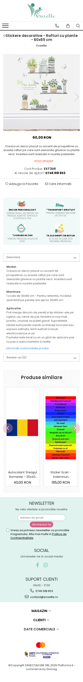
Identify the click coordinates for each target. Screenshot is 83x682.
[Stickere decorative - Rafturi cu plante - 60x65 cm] (41, 92)
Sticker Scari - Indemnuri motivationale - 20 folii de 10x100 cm (61, 474)
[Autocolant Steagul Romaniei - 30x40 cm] (22, 427)
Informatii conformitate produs (27, 348)
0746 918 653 (44, 591)
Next (76, 97)
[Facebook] (37, 565)
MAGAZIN (39, 610)
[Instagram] (45, 565)
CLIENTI (39, 620)
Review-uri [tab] (16, 357)
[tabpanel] (41, 92)
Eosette (41, 46)
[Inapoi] (3, 36)
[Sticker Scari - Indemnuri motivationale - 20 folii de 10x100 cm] (60, 428)
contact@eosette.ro (44, 597)
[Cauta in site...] (78, 26)
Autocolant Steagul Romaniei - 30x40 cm (22, 474)
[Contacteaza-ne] (57, 26)
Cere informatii (59, 184)
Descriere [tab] (13, 257)
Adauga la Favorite (23, 184)
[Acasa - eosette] (41, 10)
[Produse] (6, 27)
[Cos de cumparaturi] (68, 26)
